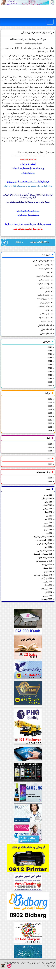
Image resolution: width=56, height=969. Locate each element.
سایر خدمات (45, 321)
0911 (50, 354)
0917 (50, 372)
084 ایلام (48, 592)
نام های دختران (46, 333)
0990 (50, 382)
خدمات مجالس (44, 280)
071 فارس (48, 571)
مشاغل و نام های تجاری (42, 261)
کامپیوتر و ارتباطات (43, 298)
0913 (50, 358)
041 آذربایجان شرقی (44, 540)
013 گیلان (48, 502)
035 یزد (49, 533)
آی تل (33, 962)
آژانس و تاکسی (44, 313)
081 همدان (48, 585)
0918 (50, 375)
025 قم (49, 516)
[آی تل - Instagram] (3, 966)
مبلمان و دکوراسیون (43, 276)
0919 (50, 378)
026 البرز (48, 519)
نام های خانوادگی (45, 325)
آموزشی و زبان (44, 302)
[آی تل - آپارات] (9, 966)
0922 (50, 451)
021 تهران (48, 495)
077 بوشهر (48, 582)
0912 (50, 347)
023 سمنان (47, 509)
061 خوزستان (46, 564)
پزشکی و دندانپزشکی (42, 264)
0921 (50, 447)
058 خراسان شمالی (44, 561)
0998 (50, 481)
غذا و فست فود (44, 317)
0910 (50, 351)
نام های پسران (46, 329)
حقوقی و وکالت (44, 268)
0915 (50, 365)
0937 (50, 423)
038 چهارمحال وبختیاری (42, 536)
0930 (50, 413)
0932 (50, 464)
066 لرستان (47, 568)
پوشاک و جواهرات (43, 283)
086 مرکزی (47, 596)
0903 (50, 409)
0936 (50, 420)
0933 (50, 416)
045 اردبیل (48, 547)
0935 (50, 399)
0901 (50, 403)
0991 (50, 385)
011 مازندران (47, 498)
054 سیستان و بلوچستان (42, 554)
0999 (50, 478)
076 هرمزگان (47, 578)
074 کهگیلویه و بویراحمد (43, 575)
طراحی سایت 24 (49, 965)
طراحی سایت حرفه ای (18, 962)
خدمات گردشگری (43, 295)
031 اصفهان (47, 526)
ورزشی (47, 291)
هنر (48, 272)
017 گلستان (47, 505)
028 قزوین (48, 523)
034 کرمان (48, 530)
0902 (50, 406)
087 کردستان (47, 599)
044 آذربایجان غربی (44, 544)
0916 (50, 368)
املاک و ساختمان (43, 306)
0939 (50, 430)
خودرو (47, 310)
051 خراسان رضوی (44, 550)
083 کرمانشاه (46, 589)
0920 (50, 444)
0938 (50, 427)
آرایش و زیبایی (44, 287)
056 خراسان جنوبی (44, 557)
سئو (8, 962)
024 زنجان (48, 512)
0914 (50, 361)
